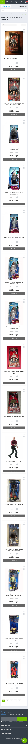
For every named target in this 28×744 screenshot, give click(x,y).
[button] (11, 2)
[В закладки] (24, 30)
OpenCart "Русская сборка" (16, 738)
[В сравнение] (24, 32)
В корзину (14, 69)
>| (19, 700)
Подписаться (22, 719)
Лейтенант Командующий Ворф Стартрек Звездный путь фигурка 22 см (14, 58)
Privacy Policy (10, 721)
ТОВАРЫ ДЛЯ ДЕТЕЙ (8, 14)
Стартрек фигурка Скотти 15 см (14, 461)
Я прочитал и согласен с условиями (12, 721)
